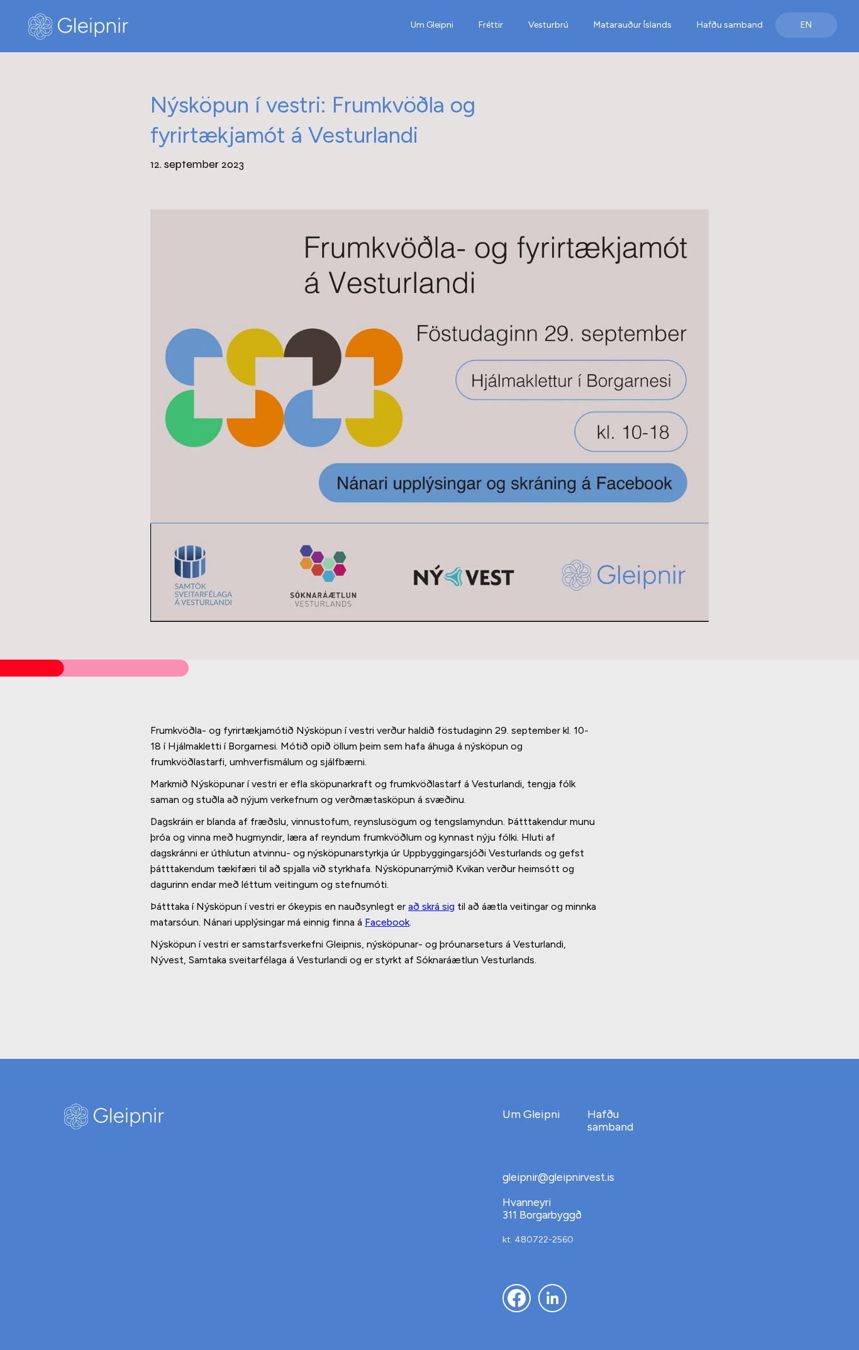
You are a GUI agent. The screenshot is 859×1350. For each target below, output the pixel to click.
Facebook (387, 922)
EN (806, 24)
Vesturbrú (548, 24)
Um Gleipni (432, 24)
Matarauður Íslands (633, 24)
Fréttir (491, 24)
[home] (134, 26)
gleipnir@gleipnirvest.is (558, 1177)
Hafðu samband (730, 24)
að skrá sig (431, 906)
